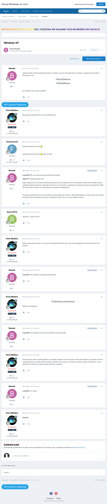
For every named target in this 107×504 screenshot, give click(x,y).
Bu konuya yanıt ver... (22, 456)
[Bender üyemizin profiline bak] (6, 50)
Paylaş (83, 50)
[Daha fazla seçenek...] (102, 68)
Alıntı (28, 97)
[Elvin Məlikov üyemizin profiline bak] (12, 117)
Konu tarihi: (30, 68)
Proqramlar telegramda (16, 105)
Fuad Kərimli (12, 142)
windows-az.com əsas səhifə (42, 11)
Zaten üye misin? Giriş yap (84, 4)
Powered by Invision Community (53, 501)
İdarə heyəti (34, 16)
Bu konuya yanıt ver (94, 59)
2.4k (12, 230)
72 (13, 86)
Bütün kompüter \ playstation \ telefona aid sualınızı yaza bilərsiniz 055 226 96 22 (51, 29)
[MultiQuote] (23, 97)
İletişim (58, 498)
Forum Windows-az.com (15, 4)
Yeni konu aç (74, 59)
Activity (14, 11)
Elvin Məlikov (12, 110)
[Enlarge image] (41, 146)
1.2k (12, 160)
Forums (44, 16)
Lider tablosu (22, 16)
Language (50, 498)
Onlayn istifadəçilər (8, 16)
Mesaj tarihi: (30, 110)
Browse (6, 11)
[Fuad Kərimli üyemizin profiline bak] (12, 149)
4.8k (12, 131)
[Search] (103, 11)
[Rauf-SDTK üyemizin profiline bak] (12, 219)
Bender (17, 49)
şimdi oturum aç (79, 447)
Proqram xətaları (26, 51)
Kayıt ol (101, 4)
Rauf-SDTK (12, 212)
